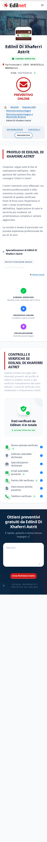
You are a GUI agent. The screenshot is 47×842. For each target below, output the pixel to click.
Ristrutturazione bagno (18, 110)
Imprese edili (29, 107)
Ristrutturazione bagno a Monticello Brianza (19, 115)
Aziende (14, 107)
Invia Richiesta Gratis (23, 575)
